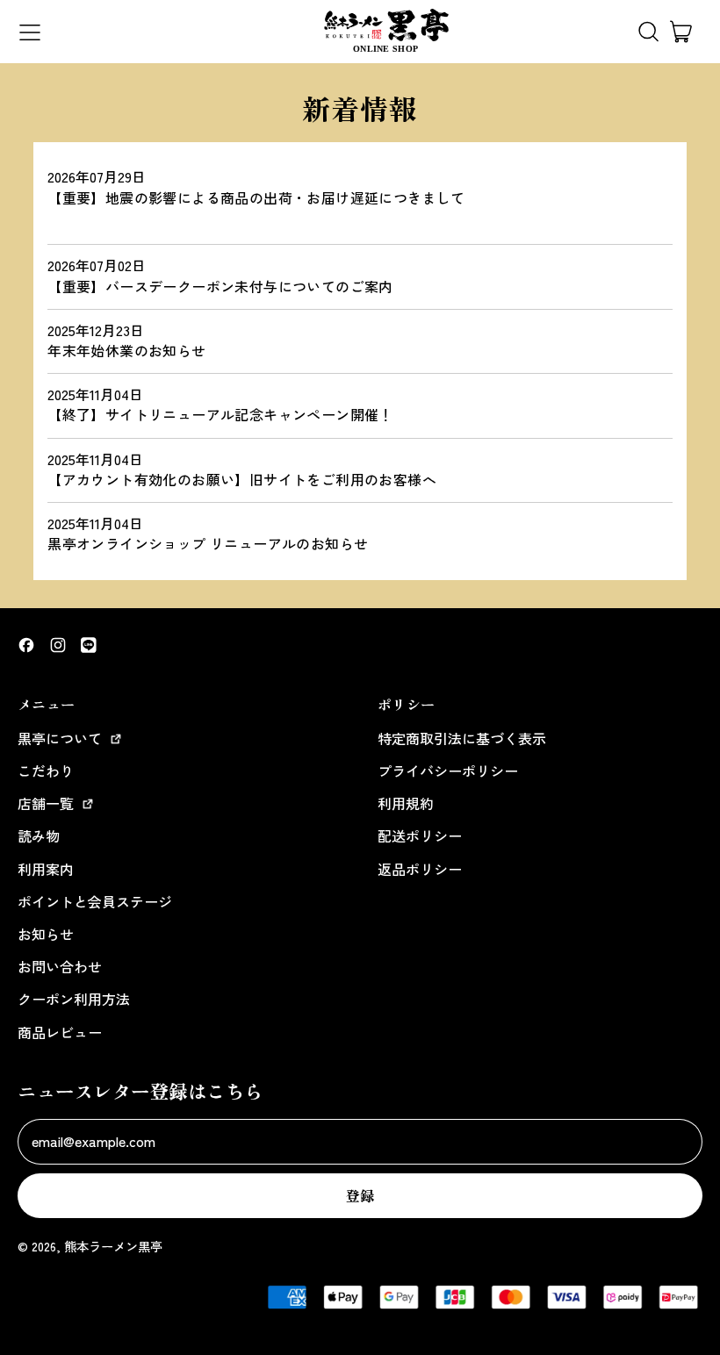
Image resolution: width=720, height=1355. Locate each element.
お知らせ (46, 933)
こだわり (46, 770)
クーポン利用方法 (74, 998)
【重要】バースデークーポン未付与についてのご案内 (220, 286)
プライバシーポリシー (448, 770)
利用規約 (406, 803)
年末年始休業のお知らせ (126, 350)
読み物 (39, 835)
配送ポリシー (420, 835)
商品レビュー (60, 1032)
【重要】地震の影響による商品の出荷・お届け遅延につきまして (256, 197)
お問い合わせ (60, 966)
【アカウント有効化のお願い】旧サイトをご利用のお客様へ (241, 479)
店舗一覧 (47, 803)
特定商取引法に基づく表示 (462, 738)
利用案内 (46, 868)
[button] (648, 31)
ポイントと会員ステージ (95, 901)
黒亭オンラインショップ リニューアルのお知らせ (207, 543)
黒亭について (61, 738)
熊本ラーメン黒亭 (113, 1246)
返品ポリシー (420, 868)
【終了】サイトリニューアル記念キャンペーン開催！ (220, 414)
